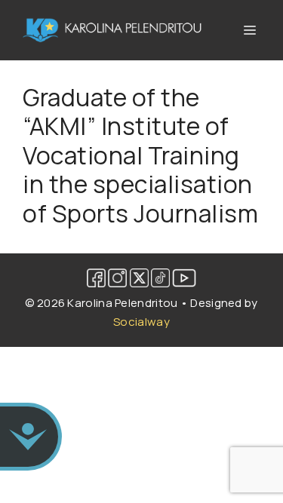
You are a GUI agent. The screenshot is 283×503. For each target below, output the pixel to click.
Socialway (141, 322)
